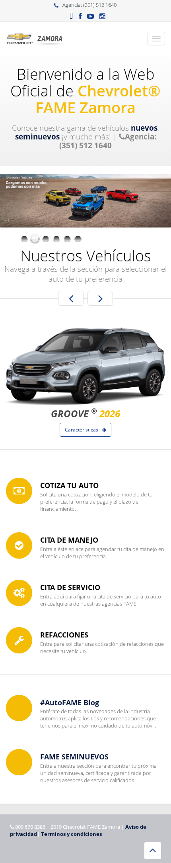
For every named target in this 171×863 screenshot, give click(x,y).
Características (82, 429)
